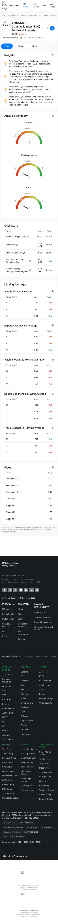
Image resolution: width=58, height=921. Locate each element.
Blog (20, 614)
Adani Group (7, 753)
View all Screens (28, 786)
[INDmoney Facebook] (4, 590)
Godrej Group (8, 784)
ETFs (44, 5)
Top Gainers (44, 759)
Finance (24, 725)
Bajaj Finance (8, 708)
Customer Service (22, 625)
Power (24, 698)
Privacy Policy (40, 612)
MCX (38, 842)
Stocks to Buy (45, 794)
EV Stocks (43, 676)
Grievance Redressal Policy (43, 628)
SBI (3, 690)
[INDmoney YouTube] (20, 590)
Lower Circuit (45, 786)
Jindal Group (8, 793)
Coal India (6, 735)
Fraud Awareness (23, 632)
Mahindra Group (9, 775)
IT (22, 676)
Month (35, 46)
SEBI (20, 842)
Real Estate (26, 707)
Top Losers (44, 763)
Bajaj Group (7, 762)
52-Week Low (45, 777)
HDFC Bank (7, 686)
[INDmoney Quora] (37, 590)
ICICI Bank (6, 699)
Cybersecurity (45, 703)
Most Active (44, 768)
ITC (3, 722)
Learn (20, 619)
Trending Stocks (46, 790)
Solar (41, 689)
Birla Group (7, 767)
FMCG (23, 689)
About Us (22, 609)
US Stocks (26, 5)
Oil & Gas (25, 729)
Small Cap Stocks (28, 758)
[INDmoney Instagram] (26, 590)
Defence (24, 694)
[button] (50, 28)
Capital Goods (27, 720)
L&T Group (7, 780)
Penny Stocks (27, 762)
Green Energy (45, 681)
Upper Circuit (45, 781)
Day (7, 46)
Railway (24, 716)
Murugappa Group (10, 798)
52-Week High (45, 772)
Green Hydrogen (46, 698)
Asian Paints (7, 739)
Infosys (5, 704)
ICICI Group (7, 789)
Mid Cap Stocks (28, 753)
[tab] (11, 657)
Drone (42, 694)
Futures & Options (6, 625)
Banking (24, 672)
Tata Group (7, 749)
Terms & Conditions (43, 617)
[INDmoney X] (15, 590)
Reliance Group (9, 758)
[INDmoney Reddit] (31, 590)
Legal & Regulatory (42, 622)
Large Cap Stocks (29, 749)
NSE (26, 842)
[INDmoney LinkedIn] (10, 590)
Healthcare (26, 734)
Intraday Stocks (46, 799)
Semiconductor (46, 685)
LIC (3, 726)
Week (20, 46)
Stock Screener (28, 790)
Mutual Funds (52, 5)
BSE (32, 842)
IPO (3, 631)
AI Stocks (43, 672)
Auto (23, 685)
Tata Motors (7, 674)
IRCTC (5, 717)
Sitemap (21, 639)
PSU (23, 712)
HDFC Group (7, 771)
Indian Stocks (36, 5)
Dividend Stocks (28, 767)
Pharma (24, 681)
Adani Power (8, 713)
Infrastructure (27, 703)
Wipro (5, 730)
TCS (4, 695)
